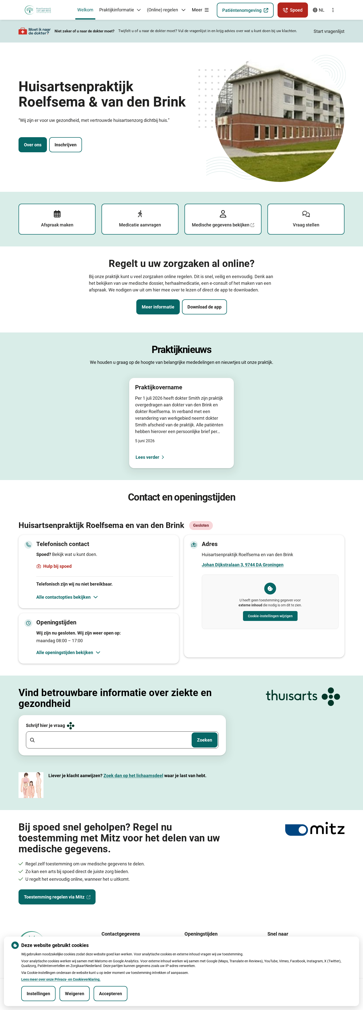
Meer (197, 9)
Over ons (32, 144)
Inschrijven (66, 144)
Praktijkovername (158, 387)
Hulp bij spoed (57, 566)
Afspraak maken (57, 224)
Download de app (204, 306)
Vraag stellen (306, 224)
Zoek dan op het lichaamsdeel (133, 775)
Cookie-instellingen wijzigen (270, 616)
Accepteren (110, 993)
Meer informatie (158, 306)
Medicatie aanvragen (140, 224)
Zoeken (204, 740)
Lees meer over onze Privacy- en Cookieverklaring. (61, 979)
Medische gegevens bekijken (220, 224)
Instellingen (38, 993)
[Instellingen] (332, 10)
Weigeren (74, 993)
